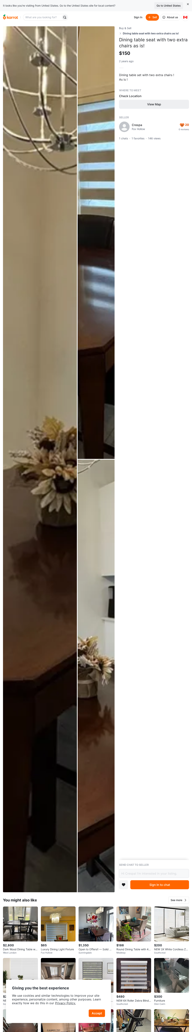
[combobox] (42, 17)
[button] (178, 900)
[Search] (64, 17)
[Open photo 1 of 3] (40, 459)
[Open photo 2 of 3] (96, 242)
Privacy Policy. (65, 1003)
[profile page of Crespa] (124, 127)
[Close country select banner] (187, 4)
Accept (97, 1013)
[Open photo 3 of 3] (96, 676)
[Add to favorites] (123, 884)
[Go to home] (10, 17)
